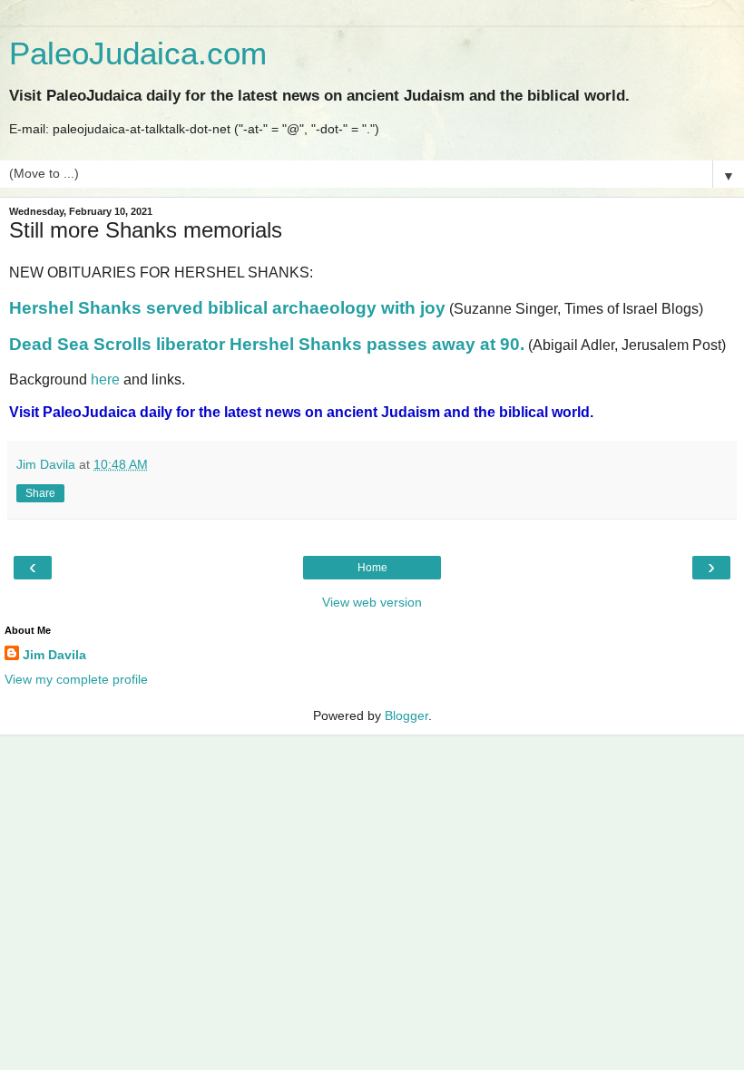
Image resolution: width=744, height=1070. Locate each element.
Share (40, 493)
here (105, 379)
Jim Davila (54, 654)
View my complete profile (76, 679)
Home (372, 567)
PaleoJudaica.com (138, 53)
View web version (372, 602)
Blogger (406, 715)
